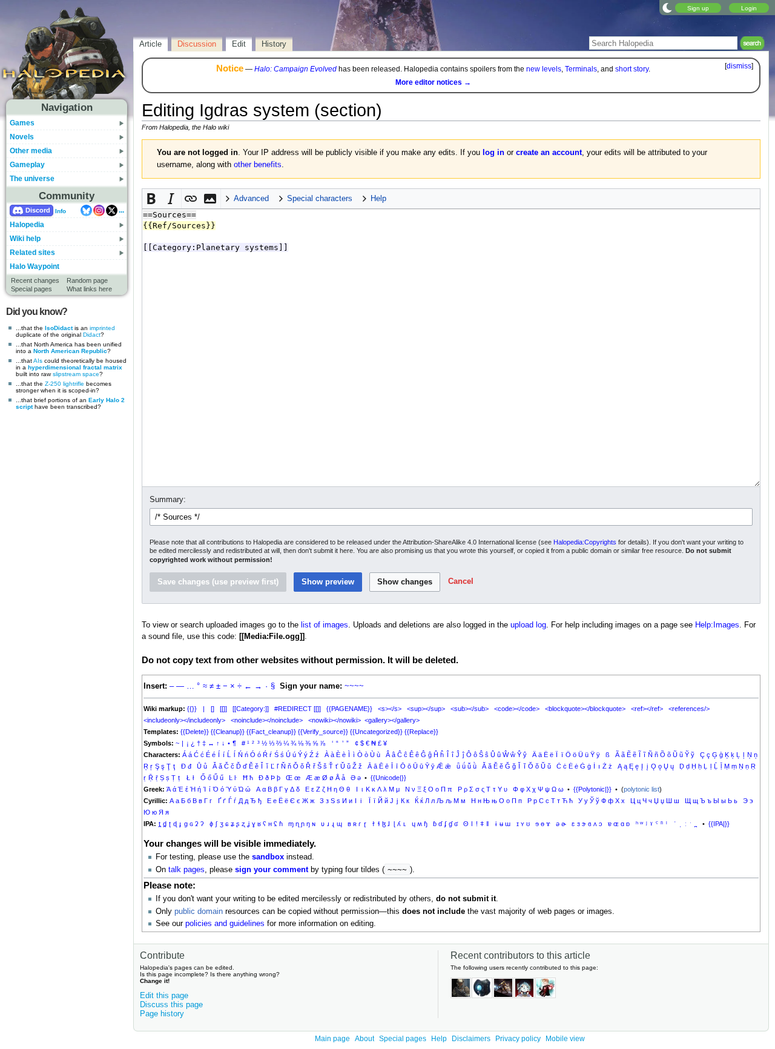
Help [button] (378, 198)
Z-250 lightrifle (64, 383)
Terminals (581, 69)
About (364, 1038)
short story (631, 69)
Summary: (168, 499)
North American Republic (70, 351)
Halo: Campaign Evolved (295, 69)
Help (439, 1038)
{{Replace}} (421, 731)
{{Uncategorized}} (376, 731)
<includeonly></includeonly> (184, 720)
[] (212, 708)
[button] (152, 198)
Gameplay (27, 164)
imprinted (102, 328)
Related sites (32, 252)
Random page (87, 280)
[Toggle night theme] (667, 7)
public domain (198, 911)
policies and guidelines (225, 923)
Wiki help (25, 238)
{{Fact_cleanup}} (271, 731)
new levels (543, 69)
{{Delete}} (194, 731)
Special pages (31, 289)
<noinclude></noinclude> (267, 720)
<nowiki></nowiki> (334, 720)
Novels (22, 137)
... (121, 210)
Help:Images (717, 625)
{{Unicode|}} (388, 777)
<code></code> (516, 708)
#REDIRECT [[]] (297, 708)
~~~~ (354, 686)
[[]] (223, 708)
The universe (32, 178)
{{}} (192, 708)
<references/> (689, 708)
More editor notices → (433, 82)
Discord (37, 210)
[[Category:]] (250, 708)
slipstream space (76, 374)
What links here (89, 289)
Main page (332, 1038)
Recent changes (35, 280)
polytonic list (641, 789)
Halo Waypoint (34, 266)
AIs (37, 360)
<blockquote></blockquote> (585, 708)
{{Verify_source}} (323, 731)
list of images (324, 625)
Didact (92, 334)
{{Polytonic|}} (592, 789)
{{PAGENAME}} (349, 708)
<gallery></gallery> (392, 720)
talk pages (186, 869)
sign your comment (271, 869)
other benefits (258, 164)
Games (22, 123)
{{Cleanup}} (228, 731)
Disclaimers (471, 1038)
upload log (528, 625)
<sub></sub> (469, 708)
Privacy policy (518, 1038)
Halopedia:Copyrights (584, 542)
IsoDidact (59, 328)
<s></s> (389, 708)
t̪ (159, 823)
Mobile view (565, 1038)
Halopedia (27, 224)
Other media (31, 151)
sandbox (268, 857)
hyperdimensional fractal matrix (75, 367)
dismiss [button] (739, 66)
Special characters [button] (319, 198)
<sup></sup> (426, 708)
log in (493, 152)
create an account (549, 152)
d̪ (165, 823)
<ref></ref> (647, 708)
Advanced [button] (251, 198)
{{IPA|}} (719, 823)
